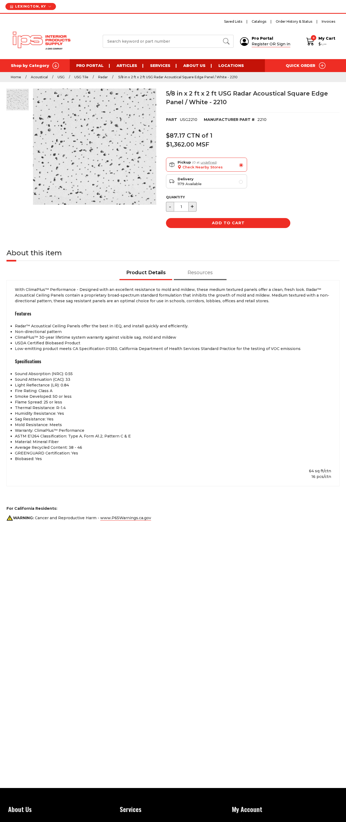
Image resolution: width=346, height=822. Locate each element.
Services (160, 65)
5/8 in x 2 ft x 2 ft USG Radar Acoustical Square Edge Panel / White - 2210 (178, 77)
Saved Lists (233, 21)
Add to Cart (228, 222)
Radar (103, 77)
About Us (194, 65)
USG (61, 77)
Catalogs (259, 21)
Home (16, 77)
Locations (231, 65)
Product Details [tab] (146, 273)
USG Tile (81, 77)
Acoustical (39, 77)
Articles (127, 65)
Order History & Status (294, 21)
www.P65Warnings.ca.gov (125, 517)
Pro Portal (90, 65)
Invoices (328, 21)
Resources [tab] (200, 273)
